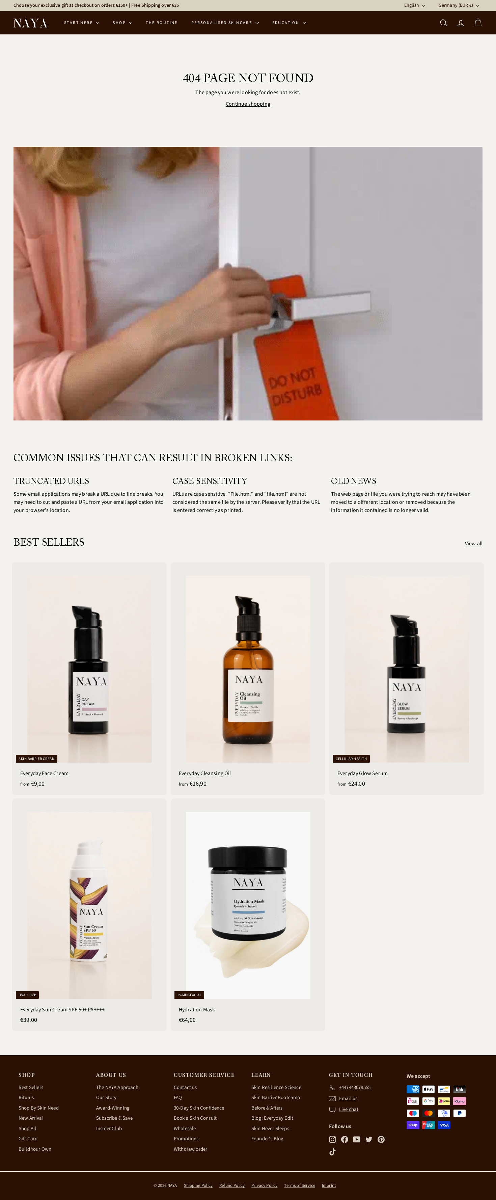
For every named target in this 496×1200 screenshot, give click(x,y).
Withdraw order (190, 1149)
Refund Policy (232, 1185)
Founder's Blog (267, 1138)
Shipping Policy (198, 1185)
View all (474, 543)
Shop (120, 23)
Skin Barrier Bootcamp (275, 1097)
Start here (79, 23)
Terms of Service (299, 1185)
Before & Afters (266, 1108)
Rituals (26, 1097)
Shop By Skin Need (39, 1108)
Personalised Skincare (222, 23)
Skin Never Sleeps (270, 1128)
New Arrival (31, 1118)
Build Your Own (35, 1149)
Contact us (185, 1087)
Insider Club (109, 1128)
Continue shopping (248, 104)
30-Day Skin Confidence (199, 1108)
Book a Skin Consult (195, 1118)
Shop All (27, 1128)
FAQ (178, 1097)
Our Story (106, 1097)
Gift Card (28, 1138)
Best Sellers (31, 1087)
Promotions (186, 1138)
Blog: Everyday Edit (272, 1118)
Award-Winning (113, 1108)
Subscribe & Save (114, 1118)
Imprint (329, 1185)
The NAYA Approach (117, 1087)
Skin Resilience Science (276, 1087)
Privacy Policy (264, 1185)
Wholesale (185, 1128)
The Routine (161, 23)
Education (286, 23)
